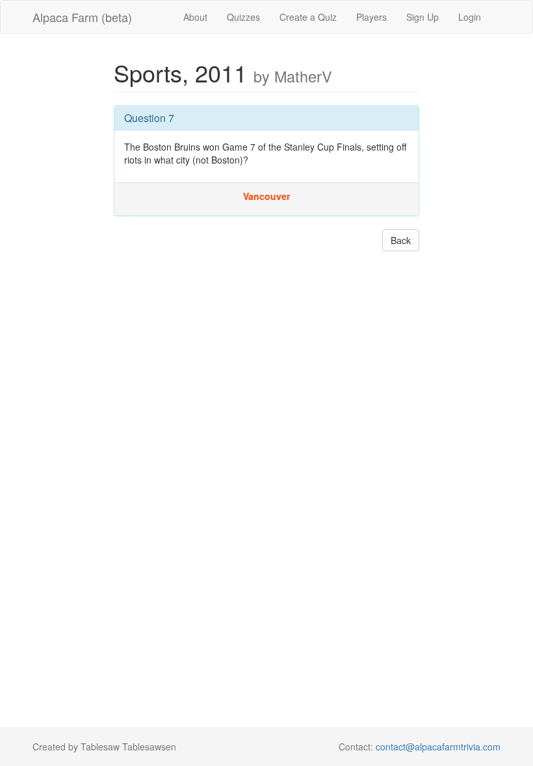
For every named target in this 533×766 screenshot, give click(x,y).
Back (401, 240)
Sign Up (422, 16)
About (195, 16)
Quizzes (243, 16)
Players (371, 16)
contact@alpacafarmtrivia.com (438, 746)
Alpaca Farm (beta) (82, 16)
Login (469, 16)
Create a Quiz (308, 16)
